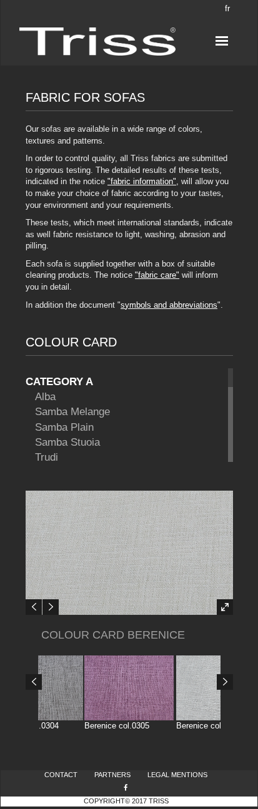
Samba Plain (64, 427)
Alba (45, 397)
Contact (60, 774)
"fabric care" (157, 275)
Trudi (46, 457)
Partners (112, 774)
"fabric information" (141, 181)
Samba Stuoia (67, 442)
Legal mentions (177, 774)
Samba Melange (72, 412)
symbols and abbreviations (169, 305)
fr (227, 8)
